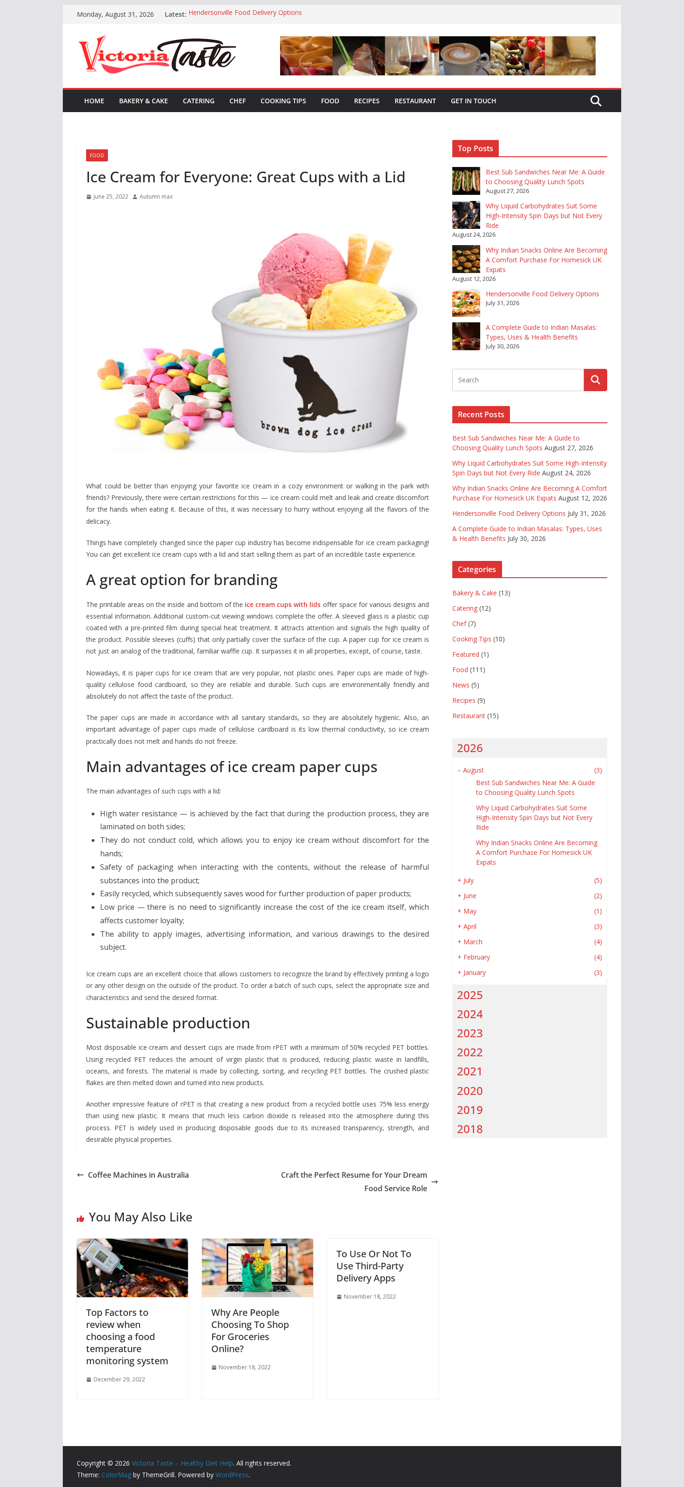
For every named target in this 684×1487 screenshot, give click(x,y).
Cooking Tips (283, 100)
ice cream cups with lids (283, 604)
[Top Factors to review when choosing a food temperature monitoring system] (132, 1245)
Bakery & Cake (143, 100)
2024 (470, 1013)
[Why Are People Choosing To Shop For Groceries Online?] (257, 1245)
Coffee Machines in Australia (138, 1175)
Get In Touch (473, 100)
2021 (470, 1071)
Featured (465, 654)
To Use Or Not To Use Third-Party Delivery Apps (373, 1265)
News (460, 684)
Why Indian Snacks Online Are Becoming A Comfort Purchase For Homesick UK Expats (546, 260)
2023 (470, 1032)
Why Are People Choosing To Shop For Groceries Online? (250, 1330)
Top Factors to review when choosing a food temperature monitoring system (127, 1336)
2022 (470, 1052)
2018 (470, 1128)
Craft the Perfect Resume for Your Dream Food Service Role (354, 1182)
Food (330, 100)
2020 (470, 1090)
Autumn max (156, 196)
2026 (470, 747)
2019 (470, 1109)
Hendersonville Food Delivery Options (245, 14)
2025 (470, 994)
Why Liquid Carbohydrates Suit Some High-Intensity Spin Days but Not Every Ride (544, 215)
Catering (199, 100)
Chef (237, 100)
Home (94, 100)
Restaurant (415, 100)
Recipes (367, 100)
